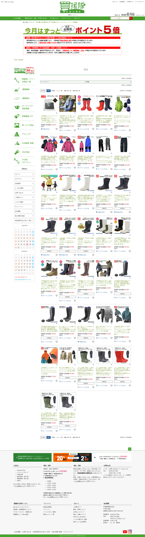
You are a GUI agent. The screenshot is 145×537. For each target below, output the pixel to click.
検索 (130, 18)
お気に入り (55, 18)
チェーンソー (68, 22)
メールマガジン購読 (49, 512)
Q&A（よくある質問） (80, 522)
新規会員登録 (47, 507)
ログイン (115, 1)
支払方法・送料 (32, 18)
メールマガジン (140, 1)
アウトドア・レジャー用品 (24, 134)
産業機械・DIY (24, 116)
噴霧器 (75, 22)
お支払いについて (78, 512)
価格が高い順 (76, 90)
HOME (15, 60)
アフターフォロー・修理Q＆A (22, 512)
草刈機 (38, 22)
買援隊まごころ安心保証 (21, 514)
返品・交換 (77, 465)
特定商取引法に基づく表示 (23, 220)
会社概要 (18, 18)
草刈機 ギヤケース (57, 22)
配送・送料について (79, 509)
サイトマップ (68, 532)
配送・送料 (47, 465)
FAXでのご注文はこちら (117, 518)
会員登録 (122, 1)
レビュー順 (59, 90)
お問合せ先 (107, 465)
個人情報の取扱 (20, 216)
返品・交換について (79, 514)
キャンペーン (19, 206)
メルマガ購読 (19, 202)
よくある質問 (19, 188)
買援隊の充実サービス (21, 503)
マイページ (67, 18)
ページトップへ (129, 449)
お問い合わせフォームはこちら (118, 469)
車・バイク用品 (24, 125)
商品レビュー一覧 (48, 514)
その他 (24, 161)
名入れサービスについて (21, 507)
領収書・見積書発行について (22, 509)
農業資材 (21, 60)
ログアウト (18, 179)
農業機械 (24, 89)
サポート (76, 503)
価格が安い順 (67, 90)
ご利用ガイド (130, 1)
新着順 (53, 90)
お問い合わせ (19, 193)
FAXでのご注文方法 (79, 517)
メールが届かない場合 (80, 519)
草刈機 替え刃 (45, 22)
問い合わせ (43, 18)
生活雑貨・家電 (24, 143)
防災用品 (24, 152)
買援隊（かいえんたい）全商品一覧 (24, 80)
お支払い (16, 465)
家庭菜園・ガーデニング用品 (24, 107)
